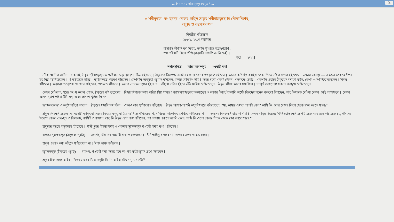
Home (180, 3)
